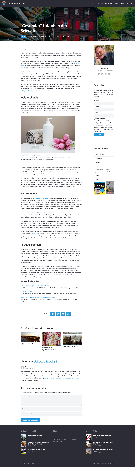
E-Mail (96, 112)
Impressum (111, 463)
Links (97, 179)
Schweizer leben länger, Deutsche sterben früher (35, 286)
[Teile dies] (52, 314)
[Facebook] (99, 74)
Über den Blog (100, 154)
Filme (97, 175)
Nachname (97, 106)
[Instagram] (109, 74)
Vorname (96, 100)
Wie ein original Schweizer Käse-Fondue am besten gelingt (38, 297)
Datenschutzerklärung (99, 463)
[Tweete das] (58, 314)
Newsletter (99, 158)
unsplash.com (26, 154)
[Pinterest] (106, 74)
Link (99, 131)
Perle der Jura (35, 234)
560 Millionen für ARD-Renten (36, 449)
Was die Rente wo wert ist (35, 435)
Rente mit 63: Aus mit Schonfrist (102, 435)
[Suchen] (93, 3)
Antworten (23, 383)
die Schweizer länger (42, 198)
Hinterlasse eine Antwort (45, 361)
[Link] (4, 3)
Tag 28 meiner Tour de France (29, 344)
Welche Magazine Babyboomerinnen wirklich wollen (49, 349)
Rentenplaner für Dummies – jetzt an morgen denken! (104, 171)
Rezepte (98, 162)
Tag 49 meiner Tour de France (71, 346)
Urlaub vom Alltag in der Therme (30, 291)
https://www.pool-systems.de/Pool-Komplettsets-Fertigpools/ (62, 378)
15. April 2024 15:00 (30, 368)
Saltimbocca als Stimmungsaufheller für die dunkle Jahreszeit (38, 443)
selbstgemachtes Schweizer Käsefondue (33, 91)
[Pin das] (63, 314)
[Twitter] (102, 74)
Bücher (98, 166)
